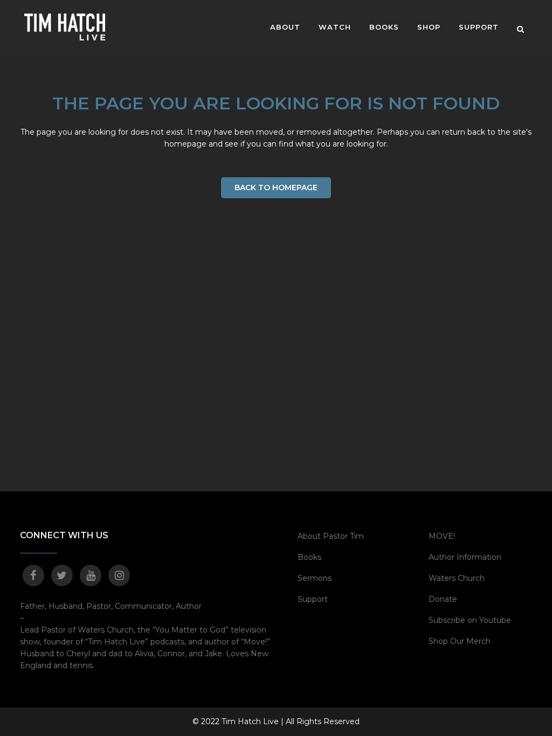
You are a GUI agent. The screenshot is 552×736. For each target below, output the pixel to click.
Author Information (465, 557)
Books (309, 557)
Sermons (315, 578)
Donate (443, 599)
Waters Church (457, 578)
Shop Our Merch (460, 641)
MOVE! (442, 536)
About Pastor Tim (331, 536)
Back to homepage (276, 187)
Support (313, 599)
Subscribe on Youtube (470, 620)
